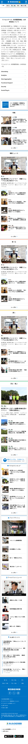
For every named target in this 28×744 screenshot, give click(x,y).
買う (18, 5)
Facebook (9, 693)
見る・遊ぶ (13, 5)
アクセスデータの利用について (8, 703)
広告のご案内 (5, 707)
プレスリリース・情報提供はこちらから (10, 701)
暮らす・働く (24, 5)
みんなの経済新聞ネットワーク (14, 724)
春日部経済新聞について (7, 699)
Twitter (14, 693)
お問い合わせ (5, 705)
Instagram (18, 693)
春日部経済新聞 (13, 2)
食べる (8, 5)
